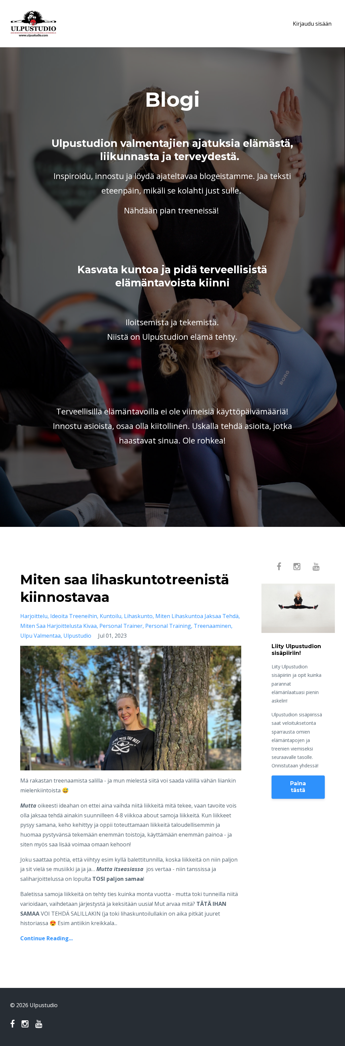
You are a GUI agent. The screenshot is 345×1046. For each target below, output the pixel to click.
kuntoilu (110, 616)
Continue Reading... (46, 938)
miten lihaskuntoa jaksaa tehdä (197, 616)
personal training (168, 626)
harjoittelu (34, 616)
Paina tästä (298, 786)
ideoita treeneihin (73, 616)
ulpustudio (77, 635)
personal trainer (121, 626)
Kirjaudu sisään (312, 23)
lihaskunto (138, 616)
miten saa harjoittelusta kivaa (58, 626)
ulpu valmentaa (40, 635)
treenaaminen (212, 626)
